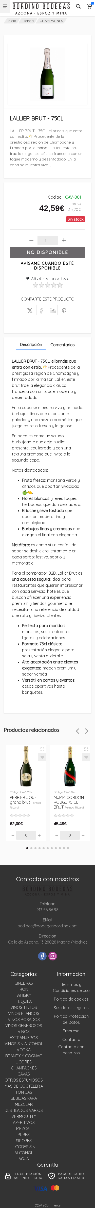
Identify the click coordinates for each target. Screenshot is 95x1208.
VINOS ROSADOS (24, 1019)
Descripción (31, 344)
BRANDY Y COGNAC (23, 1055)
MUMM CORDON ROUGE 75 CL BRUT (69, 802)
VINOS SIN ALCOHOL (24, 1043)
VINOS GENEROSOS (23, 1025)
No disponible (47, 252)
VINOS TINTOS (23, 1007)
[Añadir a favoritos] (42, 757)
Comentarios (62, 344)
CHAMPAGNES (51, 20)
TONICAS (23, 1092)
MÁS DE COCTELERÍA (24, 1086)
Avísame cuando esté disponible (47, 266)
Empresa (71, 1030)
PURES (24, 1134)
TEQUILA (24, 1001)
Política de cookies (71, 999)
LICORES (24, 1061)
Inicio (12, 20)
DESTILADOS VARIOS (24, 1110)
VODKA (24, 1049)
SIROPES (24, 1140)
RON (24, 989)
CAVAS (23, 1074)
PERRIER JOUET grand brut (25, 802)
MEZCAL (23, 1128)
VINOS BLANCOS (23, 1013)
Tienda (28, 20)
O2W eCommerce (48, 1205)
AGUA (23, 1158)
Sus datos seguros (71, 1007)
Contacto (71, 1039)
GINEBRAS (23, 983)
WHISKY (23, 995)
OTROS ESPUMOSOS (24, 1080)
